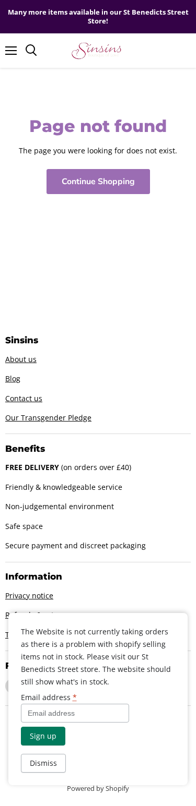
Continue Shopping (98, 181)
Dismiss (43, 763)
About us (21, 359)
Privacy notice (29, 595)
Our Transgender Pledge (48, 418)
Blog (12, 378)
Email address (49, 697)
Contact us (23, 398)
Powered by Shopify (98, 788)
